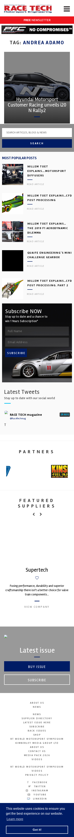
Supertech (37, 570)
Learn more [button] (15, 819)
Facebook (39, 782)
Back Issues (37, 730)
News (37, 707)
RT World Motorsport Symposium (37, 738)
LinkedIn (39, 798)
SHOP (37, 734)
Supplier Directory (37, 718)
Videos (37, 759)
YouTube (39, 794)
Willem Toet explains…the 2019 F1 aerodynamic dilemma (47, 228)
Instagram (39, 790)
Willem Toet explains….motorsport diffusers (46, 171)
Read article (35, 184)
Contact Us (37, 751)
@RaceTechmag (18, 418)
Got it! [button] (37, 829)
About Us (37, 702)
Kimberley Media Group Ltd (37, 743)
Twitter (39, 786)
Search (37, 143)
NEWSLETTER (37, 20)
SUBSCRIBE (16, 353)
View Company (37, 607)
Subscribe (37, 680)
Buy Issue (37, 667)
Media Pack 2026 (37, 755)
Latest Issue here (37, 722)
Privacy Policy (37, 775)
